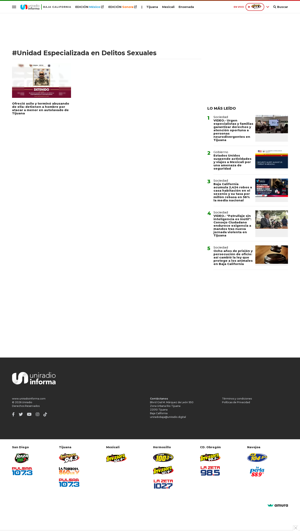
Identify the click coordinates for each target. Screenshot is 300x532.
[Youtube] (29, 414)
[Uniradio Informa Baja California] (45, 7)
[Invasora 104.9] (116, 457)
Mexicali (168, 7)
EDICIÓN (87, 7)
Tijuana (152, 7)
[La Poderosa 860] (69, 471)
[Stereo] (163, 457)
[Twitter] (21, 414)
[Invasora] (22, 458)
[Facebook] (13, 414)
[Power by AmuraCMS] (278, 506)
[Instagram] (37, 414)
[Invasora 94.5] (69, 458)
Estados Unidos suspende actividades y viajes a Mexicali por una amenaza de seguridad (232, 161)
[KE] (257, 457)
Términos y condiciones (237, 398)
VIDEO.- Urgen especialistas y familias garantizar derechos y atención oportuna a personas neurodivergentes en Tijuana (233, 130)
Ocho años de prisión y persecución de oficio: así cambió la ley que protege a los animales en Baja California (233, 257)
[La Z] (163, 484)
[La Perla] (257, 471)
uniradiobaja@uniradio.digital (168, 416)
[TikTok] (45, 414)
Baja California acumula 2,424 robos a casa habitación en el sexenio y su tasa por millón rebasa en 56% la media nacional (232, 192)
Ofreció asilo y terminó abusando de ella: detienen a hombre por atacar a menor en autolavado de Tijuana (40, 108)
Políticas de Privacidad (236, 402)
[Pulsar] (22, 471)
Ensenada (186, 7)
